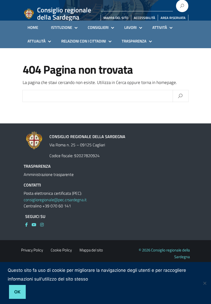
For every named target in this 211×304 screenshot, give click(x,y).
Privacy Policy (32, 250)
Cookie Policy (61, 250)
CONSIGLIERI (98, 27)
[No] (204, 283)
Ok (17, 291)
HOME (33, 27)
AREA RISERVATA (173, 17)
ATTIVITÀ (159, 27)
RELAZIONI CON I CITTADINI (83, 41)
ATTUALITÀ (37, 41)
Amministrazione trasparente (49, 174)
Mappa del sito (91, 250)
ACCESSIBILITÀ (144, 17)
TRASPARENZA (134, 41)
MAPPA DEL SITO (115, 17)
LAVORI (130, 27)
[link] (28, 225)
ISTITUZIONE (61, 27)
